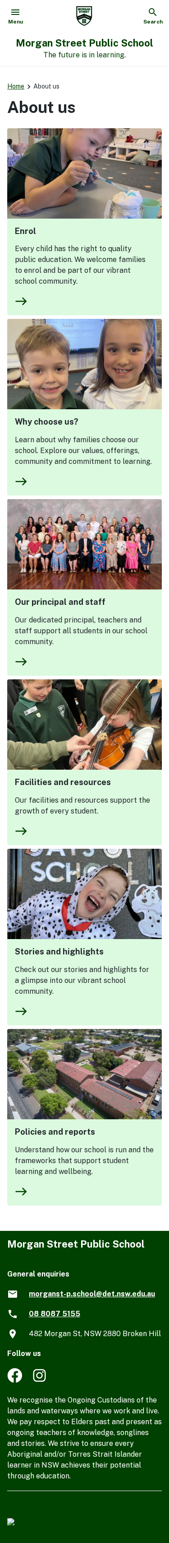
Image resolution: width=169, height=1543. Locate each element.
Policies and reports (55, 1131)
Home (15, 86)
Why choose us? (46, 421)
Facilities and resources (63, 782)
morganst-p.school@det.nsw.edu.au (92, 1294)
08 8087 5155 (54, 1313)
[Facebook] (14, 1380)
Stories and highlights (59, 951)
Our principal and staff (60, 602)
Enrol (25, 231)
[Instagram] (40, 1380)
